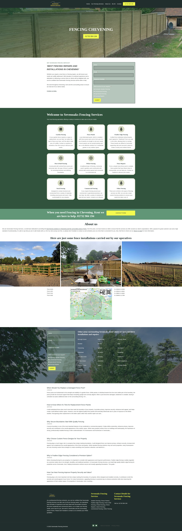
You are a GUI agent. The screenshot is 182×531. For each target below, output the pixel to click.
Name (95, 65)
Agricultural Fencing (100, 93)
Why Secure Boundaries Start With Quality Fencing (65, 422)
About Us (107, 4)
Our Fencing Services (97, 4)
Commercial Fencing (101, 91)
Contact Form (121, 213)
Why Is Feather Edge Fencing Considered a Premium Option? (69, 455)
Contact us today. (52, 91)
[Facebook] (93, 525)
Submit (97, 100)
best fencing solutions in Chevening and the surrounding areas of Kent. (67, 229)
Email (96, 72)
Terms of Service (105, 525)
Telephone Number (99, 79)
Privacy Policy (116, 525)
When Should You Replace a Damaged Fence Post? (66, 388)
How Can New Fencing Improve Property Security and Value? (69, 472)
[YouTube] (96, 525)
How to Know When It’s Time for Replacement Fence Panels (69, 405)
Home (88, 4)
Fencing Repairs (99, 96)
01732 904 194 (129, 4)
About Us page (138, 231)
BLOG (114, 4)
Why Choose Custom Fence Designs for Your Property (67, 439)
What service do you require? (102, 86)
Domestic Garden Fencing (102, 89)
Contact (119, 4)
